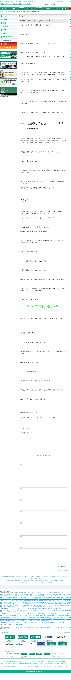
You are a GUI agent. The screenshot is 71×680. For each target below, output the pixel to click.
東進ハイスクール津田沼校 (59, 619)
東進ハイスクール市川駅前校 (25, 617)
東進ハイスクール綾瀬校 (11, 596)
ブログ (20, 11)
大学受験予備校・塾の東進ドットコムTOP (12, 666)
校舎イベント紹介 (60, 576)
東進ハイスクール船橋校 (5, 620)
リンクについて (38, 666)
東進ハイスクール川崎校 (37, 608)
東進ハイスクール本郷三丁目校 (52, 594)
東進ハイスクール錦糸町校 (61, 596)
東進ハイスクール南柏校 (30, 620)
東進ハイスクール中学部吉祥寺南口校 (22, 627)
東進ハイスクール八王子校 (45, 605)
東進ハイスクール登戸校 (51, 610)
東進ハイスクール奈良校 (58, 622)
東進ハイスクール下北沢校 (6, 602)
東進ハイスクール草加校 (33, 615)
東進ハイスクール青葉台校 (12, 608)
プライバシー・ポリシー (39, 582)
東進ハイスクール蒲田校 (24, 600)
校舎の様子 (34, 576)
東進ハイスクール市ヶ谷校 (17, 592)
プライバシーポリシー (57, 666)
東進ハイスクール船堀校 (32, 597)
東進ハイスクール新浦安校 (20, 619)
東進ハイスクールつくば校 (11, 622)
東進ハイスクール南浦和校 (58, 615)
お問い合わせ (47, 666)
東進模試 (32, 580)
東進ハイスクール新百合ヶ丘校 (54, 627)
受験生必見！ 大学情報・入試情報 (56, 661)
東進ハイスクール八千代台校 (43, 620)
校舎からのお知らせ (42, 576)
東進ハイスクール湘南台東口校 (51, 608)
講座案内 (16, 580)
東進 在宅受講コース (21, 624)
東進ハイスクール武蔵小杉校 (7, 612)
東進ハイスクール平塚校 (63, 610)
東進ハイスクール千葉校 (46, 619)
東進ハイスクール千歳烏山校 (50, 602)
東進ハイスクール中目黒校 (6, 603)
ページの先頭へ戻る (63, 570)
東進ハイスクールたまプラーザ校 (24, 610)
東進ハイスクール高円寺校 (18, 599)
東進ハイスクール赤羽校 (38, 594)
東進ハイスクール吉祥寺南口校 (39, 603)
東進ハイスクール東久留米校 (59, 605)
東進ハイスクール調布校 (32, 605)
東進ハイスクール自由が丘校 (20, 602)
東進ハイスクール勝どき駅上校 (31, 592)
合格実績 (27, 580)
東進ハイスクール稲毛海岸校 (39, 617)
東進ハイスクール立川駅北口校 (7, 605)
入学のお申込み (60, 580)
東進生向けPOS (47, 580)
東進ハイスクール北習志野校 (7, 619)
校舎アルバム (37, 578)
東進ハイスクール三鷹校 (18, 606)
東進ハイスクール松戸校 (18, 620)
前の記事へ (58, 566)
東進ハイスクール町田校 (5, 606)
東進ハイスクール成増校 (56, 599)
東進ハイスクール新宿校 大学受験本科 (48, 592)
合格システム (10, 580)
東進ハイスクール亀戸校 (35, 596)
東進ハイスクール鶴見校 (39, 610)
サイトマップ (49, 582)
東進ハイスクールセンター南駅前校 (8, 610)
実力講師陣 (21, 580)
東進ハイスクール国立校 (53, 603)
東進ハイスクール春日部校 (36, 614)
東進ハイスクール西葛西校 (19, 597)
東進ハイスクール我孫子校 (11, 617)
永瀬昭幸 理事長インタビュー (62, 2)
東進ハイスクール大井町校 (11, 600)
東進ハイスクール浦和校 (11, 614)
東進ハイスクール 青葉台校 (8, 11)
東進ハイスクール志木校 (5, 615)
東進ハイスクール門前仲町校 (45, 597)
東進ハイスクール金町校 (23, 596)
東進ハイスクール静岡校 (41, 622)
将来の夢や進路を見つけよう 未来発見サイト (30, 663)
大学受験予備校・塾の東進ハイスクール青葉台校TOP (13, 576)
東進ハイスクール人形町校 (20, 594)
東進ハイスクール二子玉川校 (20, 603)
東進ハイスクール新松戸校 (34, 619)
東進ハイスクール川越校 (60, 614)
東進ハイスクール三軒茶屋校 (51, 600)
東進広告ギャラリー (4, 94)
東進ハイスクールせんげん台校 (19, 615)
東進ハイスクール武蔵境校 (46, 606)
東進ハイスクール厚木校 (25, 608)
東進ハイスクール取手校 (24, 622)
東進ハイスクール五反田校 (37, 600)
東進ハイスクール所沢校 (45, 615)
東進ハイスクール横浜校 (20, 612)
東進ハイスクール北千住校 (48, 596)
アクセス (28, 576)
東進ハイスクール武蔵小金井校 (31, 606)
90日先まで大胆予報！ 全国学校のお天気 (35, 661)
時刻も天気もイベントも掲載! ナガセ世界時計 (56, 663)
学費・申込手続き (39, 580)
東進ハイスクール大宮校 (23, 614)
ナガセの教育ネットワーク (8, 632)
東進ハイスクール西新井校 (6, 597)
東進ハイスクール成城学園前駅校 (35, 602)
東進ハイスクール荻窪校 (5, 599)
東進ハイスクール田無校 (21, 605)
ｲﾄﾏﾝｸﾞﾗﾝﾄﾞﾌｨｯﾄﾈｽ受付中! (8, 651)
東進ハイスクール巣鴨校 (44, 599)
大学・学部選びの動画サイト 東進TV (13, 661)
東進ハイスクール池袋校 (63, 597)
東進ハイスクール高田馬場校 (7, 594)
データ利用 (65, 666)
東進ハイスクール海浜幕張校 (54, 617)
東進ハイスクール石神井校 (31, 599)
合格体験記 (67, 576)
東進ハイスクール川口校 (48, 614)
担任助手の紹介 (51, 576)
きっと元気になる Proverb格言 (9, 663)
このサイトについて (28, 666)
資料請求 (54, 580)
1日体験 (21, 582)
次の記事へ (65, 566)
